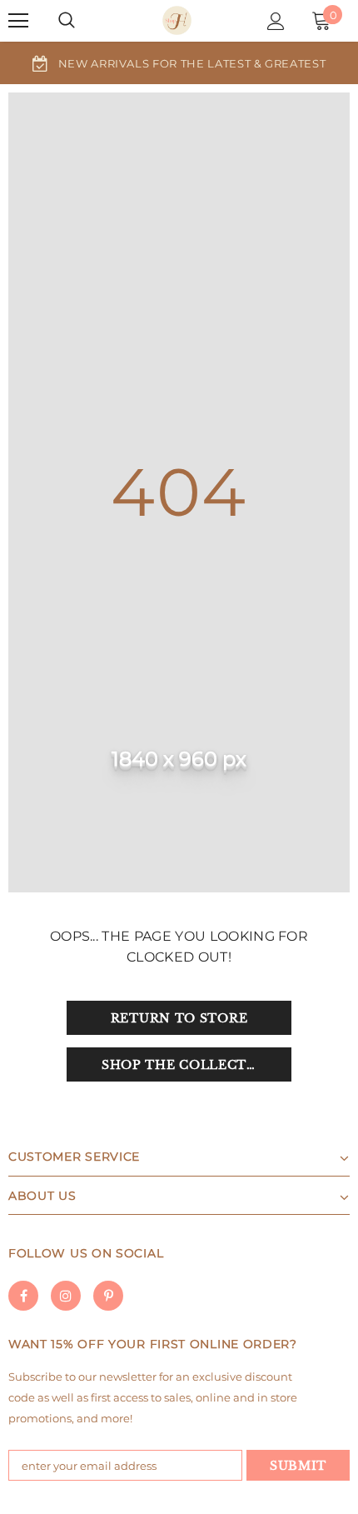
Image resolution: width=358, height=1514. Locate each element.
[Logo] (176, 20)
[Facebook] (23, 1296)
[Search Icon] (66, 20)
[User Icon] (276, 21)
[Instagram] (66, 1296)
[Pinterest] (108, 1296)
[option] (179, 63)
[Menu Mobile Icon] (18, 21)
